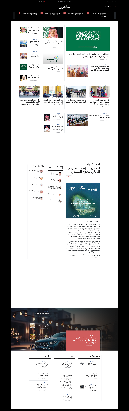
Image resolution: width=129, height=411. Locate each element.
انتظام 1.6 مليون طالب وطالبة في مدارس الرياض (99, 116)
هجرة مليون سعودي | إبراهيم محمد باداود (35, 198)
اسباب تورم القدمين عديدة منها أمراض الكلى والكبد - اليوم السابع (66, 397)
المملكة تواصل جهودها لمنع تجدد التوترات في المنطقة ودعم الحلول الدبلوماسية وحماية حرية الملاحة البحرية (33, 30)
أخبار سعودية (105, 25)
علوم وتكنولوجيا (92, 361)
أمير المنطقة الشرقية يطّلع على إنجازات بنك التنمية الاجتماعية (34, 54)
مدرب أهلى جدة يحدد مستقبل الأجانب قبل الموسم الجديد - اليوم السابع (42, 387)
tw (41, 1)
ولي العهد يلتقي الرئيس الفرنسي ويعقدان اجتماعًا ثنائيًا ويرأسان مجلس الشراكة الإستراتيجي (99, 103)
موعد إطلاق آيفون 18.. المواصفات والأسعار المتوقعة (91, 364)
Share (69, 176)
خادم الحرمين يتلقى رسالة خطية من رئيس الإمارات (34, 77)
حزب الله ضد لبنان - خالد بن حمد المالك (53, 200)
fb (43, 1)
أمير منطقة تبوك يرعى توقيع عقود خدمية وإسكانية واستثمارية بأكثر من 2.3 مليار (100, 68)
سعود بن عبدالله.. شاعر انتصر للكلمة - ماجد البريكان (53, 180)
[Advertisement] (64, 146)
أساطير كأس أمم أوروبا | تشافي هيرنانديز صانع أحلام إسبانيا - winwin (42, 364)
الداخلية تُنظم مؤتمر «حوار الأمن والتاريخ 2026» (58, 116)
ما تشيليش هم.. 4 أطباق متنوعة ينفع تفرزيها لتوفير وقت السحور (44, 336)
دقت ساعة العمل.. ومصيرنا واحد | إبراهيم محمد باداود (35, 184)
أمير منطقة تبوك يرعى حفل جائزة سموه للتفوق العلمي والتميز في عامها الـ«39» (33, 43)
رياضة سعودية (43, 382)
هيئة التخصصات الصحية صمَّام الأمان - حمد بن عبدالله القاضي (53, 194)
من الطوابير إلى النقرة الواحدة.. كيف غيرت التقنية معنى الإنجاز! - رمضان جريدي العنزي (53, 187)
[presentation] (14, 15)
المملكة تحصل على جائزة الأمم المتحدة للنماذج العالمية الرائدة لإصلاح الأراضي (88, 55)
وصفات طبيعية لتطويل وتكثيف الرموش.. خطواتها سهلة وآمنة (84, 340)
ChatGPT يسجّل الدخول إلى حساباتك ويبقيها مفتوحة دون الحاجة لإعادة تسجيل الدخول (90, 388)
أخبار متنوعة (91, 335)
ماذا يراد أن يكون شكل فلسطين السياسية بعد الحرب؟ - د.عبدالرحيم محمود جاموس (53, 173)
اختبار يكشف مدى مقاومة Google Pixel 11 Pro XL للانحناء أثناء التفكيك (91, 376)
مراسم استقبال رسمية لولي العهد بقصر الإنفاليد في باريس (76, 101)
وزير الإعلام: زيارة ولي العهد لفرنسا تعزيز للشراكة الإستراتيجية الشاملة (57, 128)
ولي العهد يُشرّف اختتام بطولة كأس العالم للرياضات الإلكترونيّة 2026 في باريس (30, 102)
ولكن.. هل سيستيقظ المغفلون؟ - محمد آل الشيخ (34, 191)
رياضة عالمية (43, 361)
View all (50, 168)
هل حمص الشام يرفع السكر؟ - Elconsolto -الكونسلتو (67, 364)
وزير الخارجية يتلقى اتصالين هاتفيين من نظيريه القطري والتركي (53, 42)
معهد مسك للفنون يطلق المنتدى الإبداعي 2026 (55, 68)
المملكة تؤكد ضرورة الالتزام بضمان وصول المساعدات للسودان (34, 66)
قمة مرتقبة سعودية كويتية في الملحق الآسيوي (43, 375)
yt (39, 1)
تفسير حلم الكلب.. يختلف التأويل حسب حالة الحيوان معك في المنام (44, 325)
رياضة (44, 371)
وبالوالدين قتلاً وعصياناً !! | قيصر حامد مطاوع (34, 178)
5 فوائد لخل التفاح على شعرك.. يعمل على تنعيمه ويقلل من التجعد (43, 314)
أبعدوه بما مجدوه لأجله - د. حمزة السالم (34, 171)
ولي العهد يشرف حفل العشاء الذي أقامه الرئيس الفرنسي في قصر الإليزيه (53, 102)
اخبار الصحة (68, 361)
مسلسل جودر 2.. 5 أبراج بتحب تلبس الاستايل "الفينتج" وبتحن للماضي (43, 346)
